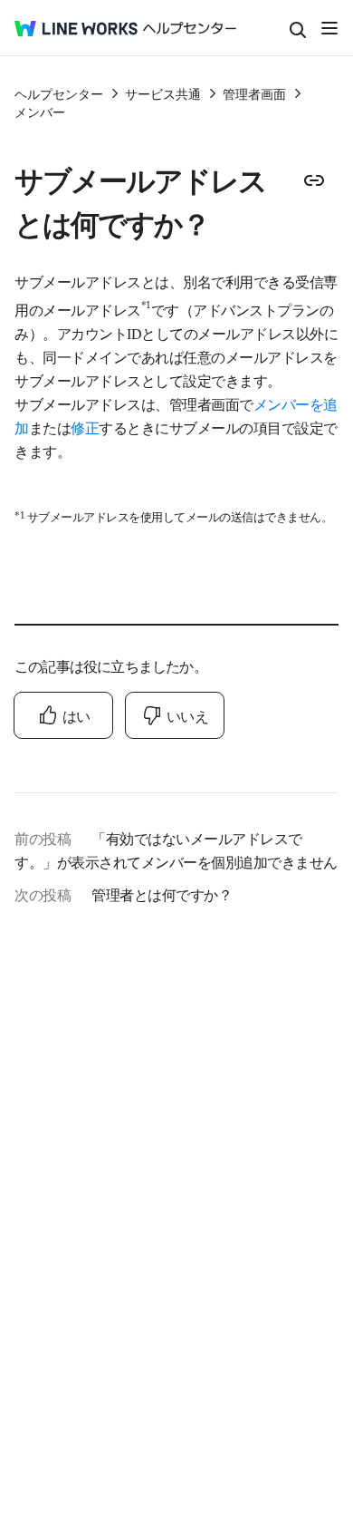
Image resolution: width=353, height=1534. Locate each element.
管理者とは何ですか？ (161, 894)
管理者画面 (254, 93)
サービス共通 (163, 93)
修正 (85, 427)
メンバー (39, 111)
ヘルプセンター (58, 93)
